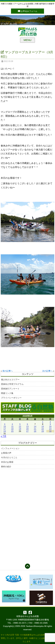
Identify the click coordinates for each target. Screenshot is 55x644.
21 (35, 429)
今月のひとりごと (9, 457)
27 (27, 431)
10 (5, 426)
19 (20, 429)
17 (5, 429)
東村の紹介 (6, 466)
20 (27, 429)
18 (12, 429)
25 (12, 431)
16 (50, 426)
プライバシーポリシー (11, 398)
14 (35, 426)
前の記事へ (7, 371)
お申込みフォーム (28, 11)
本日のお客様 (7, 462)
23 (50, 429)
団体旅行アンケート (10, 388)
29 (43, 431)
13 (27, 426)
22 (43, 429)
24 (5, 431)
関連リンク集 (7, 393)
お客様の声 (6, 453)
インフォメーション (10, 448)
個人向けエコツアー (10, 379)
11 (12, 426)
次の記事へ (47, 371)
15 (43, 426)
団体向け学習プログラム (12, 384)
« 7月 (3, 436)
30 (50, 431)
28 (35, 431)
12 (20, 426)
